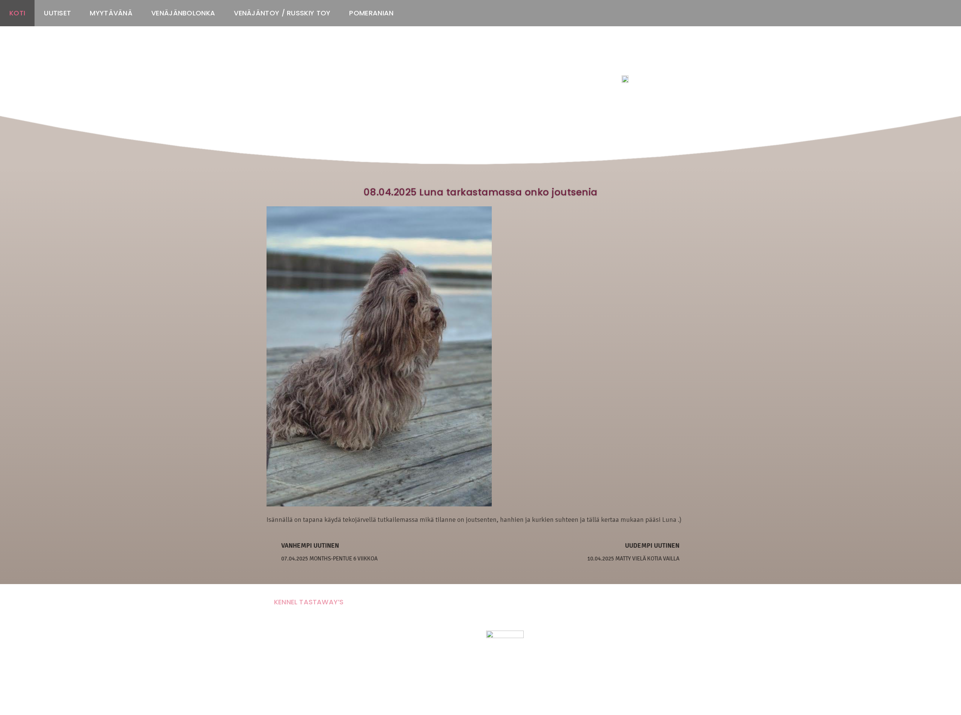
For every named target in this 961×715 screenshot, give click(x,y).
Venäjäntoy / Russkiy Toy (282, 13)
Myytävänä (111, 13)
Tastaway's (635, 64)
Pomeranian (371, 13)
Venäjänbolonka (183, 13)
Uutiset (57, 13)
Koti (17, 13)
